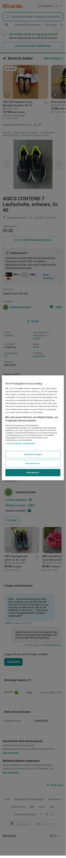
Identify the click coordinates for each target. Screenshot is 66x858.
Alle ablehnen (33, 463)
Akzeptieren (33, 472)
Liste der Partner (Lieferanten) (20, 443)
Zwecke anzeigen (33, 454)
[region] (33, 428)
